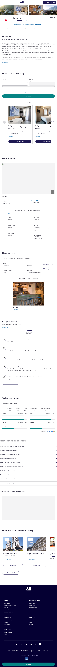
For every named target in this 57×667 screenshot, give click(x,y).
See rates (28, 664)
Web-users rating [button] (10, 398)
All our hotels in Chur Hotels (11, 572)
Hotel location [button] (8, 158)
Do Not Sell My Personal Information (29, 651)
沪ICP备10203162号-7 (33, 655)
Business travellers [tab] (45, 409)
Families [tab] (18, 409)
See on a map (8, 559)
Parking (45, 268)
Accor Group (7, 603)
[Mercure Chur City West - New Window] (13, 544)
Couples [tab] (25, 409)
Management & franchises (10, 605)
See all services (47, 264)
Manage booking (8, 632)
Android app (31, 624)
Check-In (6, 80)
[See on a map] (28, 178)
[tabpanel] (28, 126)
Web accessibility (8, 620)
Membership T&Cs (24, 650)
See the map (38, 24)
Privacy (32, 650)
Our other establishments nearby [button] (17, 530)
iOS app (30, 622)
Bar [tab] (29, 278)
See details (15, 309)
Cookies (38, 650)
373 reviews (25, 20)
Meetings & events (32, 605)
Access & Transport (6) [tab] (19, 210)
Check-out (33, 80)
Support (6, 634)
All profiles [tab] (9, 409)
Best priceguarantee (52, 18)
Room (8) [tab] (28, 102)
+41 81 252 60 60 (35, 200)
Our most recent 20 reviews (10, 386)
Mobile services (32, 620)
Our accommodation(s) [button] (13, 74)
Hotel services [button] (8, 253)
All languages (7, 624)
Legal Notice (45, 650)
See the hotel (13, 565)
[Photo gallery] (28, 10)
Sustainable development (9, 609)
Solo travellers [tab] (33, 409)
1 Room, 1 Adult (7, 88)
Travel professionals (33, 607)
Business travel (32, 603)
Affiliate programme (8, 612)
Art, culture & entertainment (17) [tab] (36, 210)
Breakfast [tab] (35, 278)
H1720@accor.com (35, 205)
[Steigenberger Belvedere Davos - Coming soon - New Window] (36, 544)
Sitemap (6, 622)
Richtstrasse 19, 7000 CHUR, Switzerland (24, 24)
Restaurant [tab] (22, 278)
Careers (6, 607)
